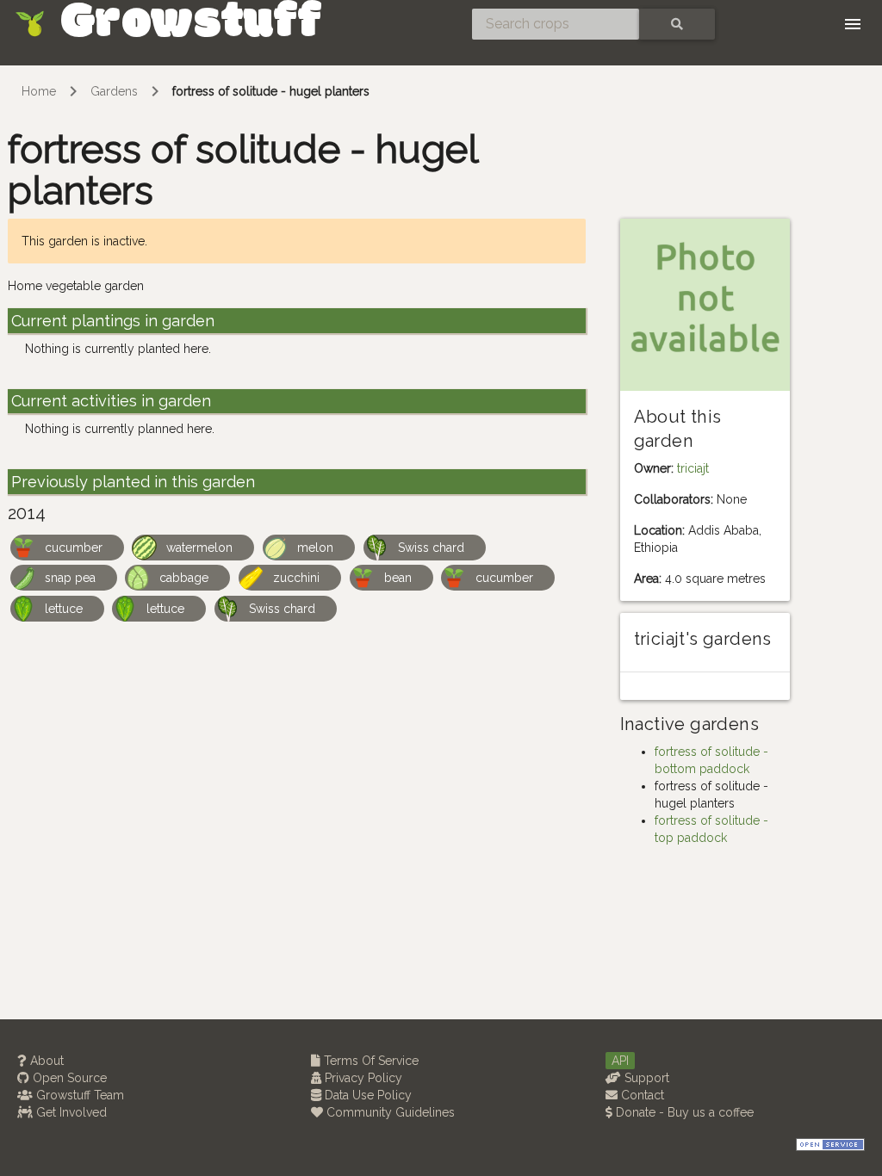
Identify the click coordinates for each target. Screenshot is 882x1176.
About (45, 1061)
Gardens (114, 91)
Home (39, 91)
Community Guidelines (389, 1112)
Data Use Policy (366, 1095)
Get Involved (70, 1112)
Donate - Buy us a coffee (683, 1112)
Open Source (68, 1078)
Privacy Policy (361, 1078)
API (620, 1061)
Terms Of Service (369, 1061)
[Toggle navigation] (852, 24)
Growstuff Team (78, 1095)
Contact (641, 1095)
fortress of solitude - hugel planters (271, 91)
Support (645, 1078)
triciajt (693, 468)
